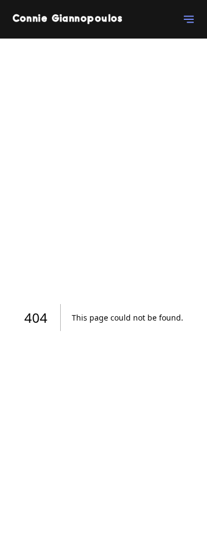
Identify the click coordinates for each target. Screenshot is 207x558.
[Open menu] (187, 19)
